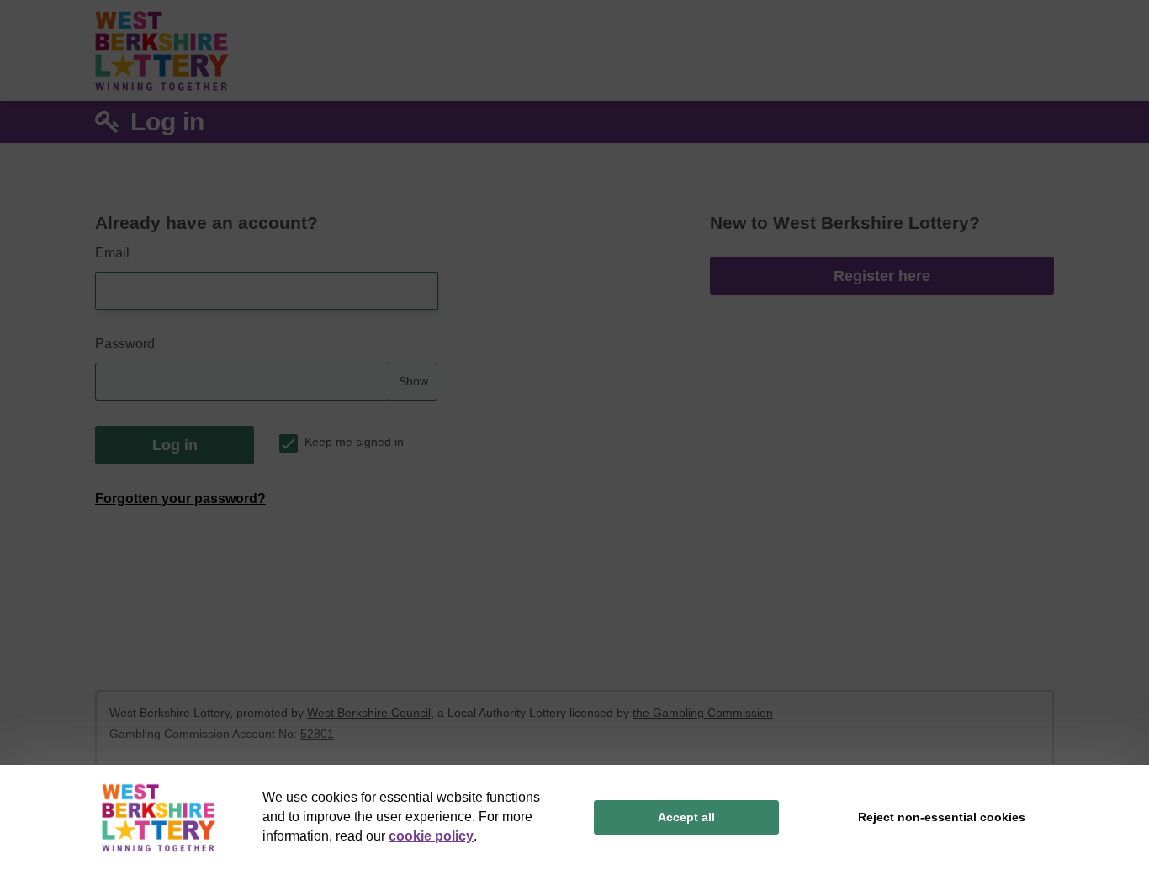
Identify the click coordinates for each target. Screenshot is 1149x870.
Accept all (686, 817)
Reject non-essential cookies (941, 817)
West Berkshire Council (369, 712)
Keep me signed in (354, 442)
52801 (317, 733)
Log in (175, 445)
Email (112, 253)
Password (125, 344)
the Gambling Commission (703, 712)
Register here (882, 276)
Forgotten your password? (180, 498)
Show (413, 381)
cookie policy (431, 836)
